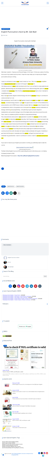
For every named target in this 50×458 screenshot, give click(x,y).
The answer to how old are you (19, 427)
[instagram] (18, 286)
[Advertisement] (25, 18)
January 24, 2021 (15, 390)
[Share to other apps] (19, 193)
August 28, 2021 (6, 370)
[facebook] (10, 286)
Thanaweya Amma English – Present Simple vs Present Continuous (17, 299)
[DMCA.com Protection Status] (7, 336)
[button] (7, 193)
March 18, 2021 (15, 411)
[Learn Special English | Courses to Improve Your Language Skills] (25, 3)
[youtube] (23, 286)
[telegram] (27, 286)
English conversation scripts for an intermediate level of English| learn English (28, 392)
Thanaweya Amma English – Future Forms (11, 295)
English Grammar (5, 28)
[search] (48, 3)
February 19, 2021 (16, 383)
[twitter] (14, 286)
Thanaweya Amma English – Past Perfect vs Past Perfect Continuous (17, 296)
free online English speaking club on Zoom (22, 413)
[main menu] (2, 3)
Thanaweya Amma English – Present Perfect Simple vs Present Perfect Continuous (20, 298)
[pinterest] (35, 286)
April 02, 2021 (15, 397)
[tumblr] (39, 286)
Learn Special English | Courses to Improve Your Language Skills (22, 454)
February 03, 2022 (16, 404)
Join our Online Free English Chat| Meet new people (23, 406)
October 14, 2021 (15, 426)
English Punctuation (20, 186)
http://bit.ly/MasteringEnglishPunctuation (29, 156)
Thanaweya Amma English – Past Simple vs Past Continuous (15, 297)
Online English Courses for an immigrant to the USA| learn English (27, 384)
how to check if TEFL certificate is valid (13, 372)
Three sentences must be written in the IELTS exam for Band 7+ (26, 399)
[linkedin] (31, 286)
